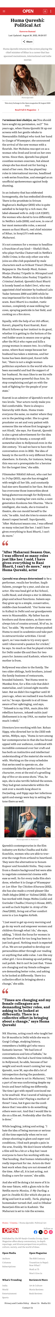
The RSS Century (37, 1258)
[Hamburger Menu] (4, 11)
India (4, 1285)
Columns (6, 1262)
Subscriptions (9, 1266)
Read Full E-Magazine (25, 109)
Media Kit (46, 1303)
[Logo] (27, 11)
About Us (35, 1303)
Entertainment (9, 1293)
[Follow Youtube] (46, 1232)
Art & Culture (35, 1285)
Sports (5, 1297)
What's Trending (12, 1279)
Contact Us (27, 1307)
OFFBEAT (45, 11)
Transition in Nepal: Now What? (39, 1264)
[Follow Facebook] (36, 1232)
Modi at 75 (34, 1269)
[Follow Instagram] (51, 1232)
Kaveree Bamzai (27, 31)
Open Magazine (38, 1253)
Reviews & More (38, 1279)
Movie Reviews (36, 1289)
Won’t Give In (35, 1273)
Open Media (9, 1253)
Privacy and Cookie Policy (17, 1303)
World (5, 1289)
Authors (6, 1258)
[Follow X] (41, 1232)
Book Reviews (35, 1293)
